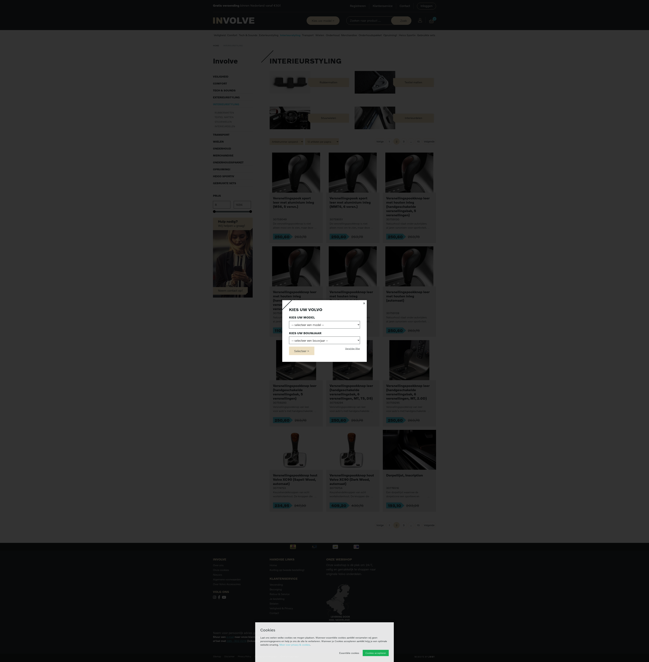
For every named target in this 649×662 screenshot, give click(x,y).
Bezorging (276, 589)
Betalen (274, 603)
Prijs (217, 195)
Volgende (429, 141)
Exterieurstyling (268, 35)
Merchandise (349, 35)
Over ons (218, 565)
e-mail (230, 637)
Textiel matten (224, 117)
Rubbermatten (224, 112)
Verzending (276, 584)
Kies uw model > (323, 20)
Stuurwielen (223, 121)
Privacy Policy (244, 656)
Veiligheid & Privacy (281, 608)
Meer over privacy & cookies (294, 644)
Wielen (319, 35)
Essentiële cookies (349, 653)
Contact (405, 6)
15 (418, 141)
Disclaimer (229, 656)
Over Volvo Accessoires (227, 584)
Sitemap (217, 656)
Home (216, 45)
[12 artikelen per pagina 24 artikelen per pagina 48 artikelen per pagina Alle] (322, 141)
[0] (431, 21)
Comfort (232, 35)
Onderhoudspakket (370, 35)
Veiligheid (220, 35)
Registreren (358, 6)
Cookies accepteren (375, 653)
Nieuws (217, 574)
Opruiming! (390, 35)
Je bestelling (277, 598)
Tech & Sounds (248, 35)
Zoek (403, 20)
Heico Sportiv (407, 35)
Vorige (380, 141)
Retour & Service (280, 594)
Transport (308, 35)
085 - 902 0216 (237, 641)
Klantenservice (383, 6)
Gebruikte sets (426, 35)
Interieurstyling (290, 35)
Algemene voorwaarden (227, 579)
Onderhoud (333, 35)
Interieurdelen (225, 126)
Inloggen (426, 6)
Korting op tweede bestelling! (287, 570)
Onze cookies (221, 570)
